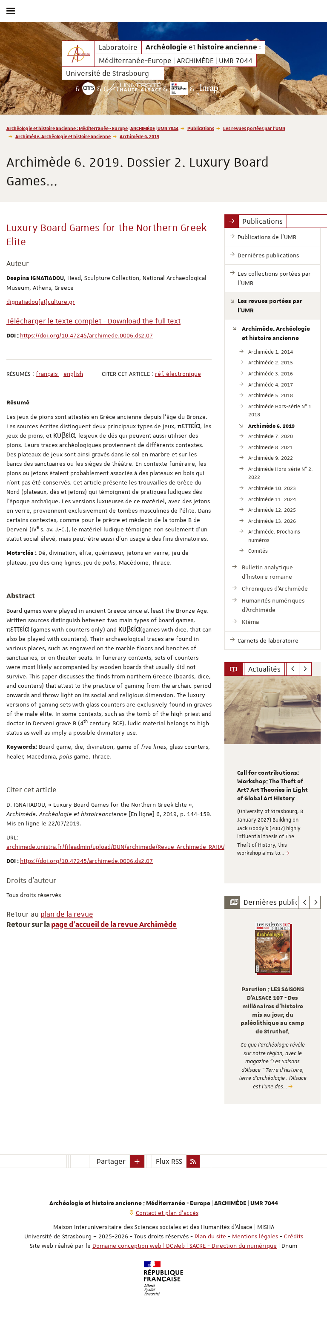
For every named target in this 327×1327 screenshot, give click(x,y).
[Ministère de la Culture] (178, 88)
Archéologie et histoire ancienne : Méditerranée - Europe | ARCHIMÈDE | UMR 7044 (92, 128)
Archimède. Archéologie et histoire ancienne (63, 136)
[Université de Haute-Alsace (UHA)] (132, 88)
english (73, 374)
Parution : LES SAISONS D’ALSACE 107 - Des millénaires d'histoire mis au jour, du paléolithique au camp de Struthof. (272, 1011)
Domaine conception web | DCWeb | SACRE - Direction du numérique (184, 1245)
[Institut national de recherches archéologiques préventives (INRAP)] (208, 88)
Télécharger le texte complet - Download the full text (93, 321)
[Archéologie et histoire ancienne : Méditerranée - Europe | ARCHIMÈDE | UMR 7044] (78, 53)
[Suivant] (305, 669)
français (47, 374)
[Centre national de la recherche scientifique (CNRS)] (88, 88)
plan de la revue (66, 914)
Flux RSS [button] (169, 1161)
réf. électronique (178, 374)
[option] (272, 779)
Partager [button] (111, 1161)
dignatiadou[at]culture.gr (40, 302)
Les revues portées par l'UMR (254, 128)
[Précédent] (292, 669)
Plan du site (210, 1236)
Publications (200, 128)
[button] (137, 1161)
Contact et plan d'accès (167, 1213)
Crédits (293, 1236)
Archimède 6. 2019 (139, 136)
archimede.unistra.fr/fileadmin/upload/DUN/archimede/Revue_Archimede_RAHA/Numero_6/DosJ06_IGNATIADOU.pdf (162, 847)
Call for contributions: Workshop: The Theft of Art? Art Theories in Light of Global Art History (272, 785)
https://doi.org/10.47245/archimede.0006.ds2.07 (86, 335)
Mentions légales (255, 1236)
